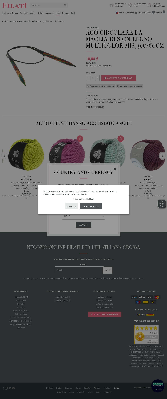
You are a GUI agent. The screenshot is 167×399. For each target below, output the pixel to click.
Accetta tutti (91, 206)
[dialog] (83, 199)
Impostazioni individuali (83, 199)
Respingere (71, 206)
